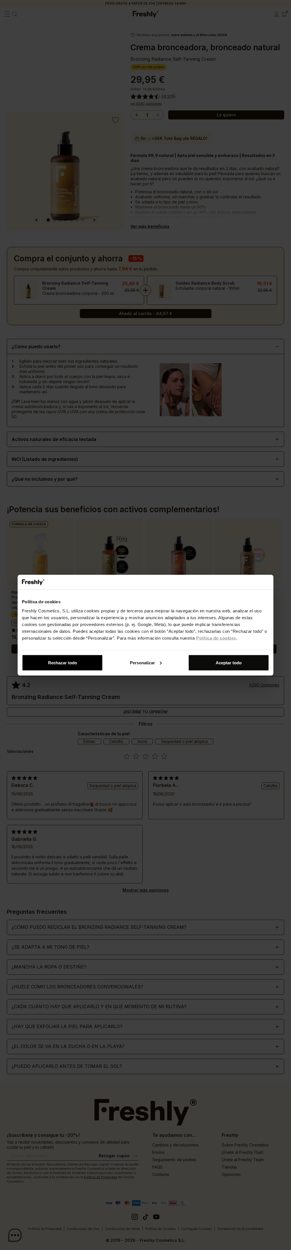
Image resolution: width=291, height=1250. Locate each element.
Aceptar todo (229, 662)
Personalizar (142, 662)
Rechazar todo (62, 662)
